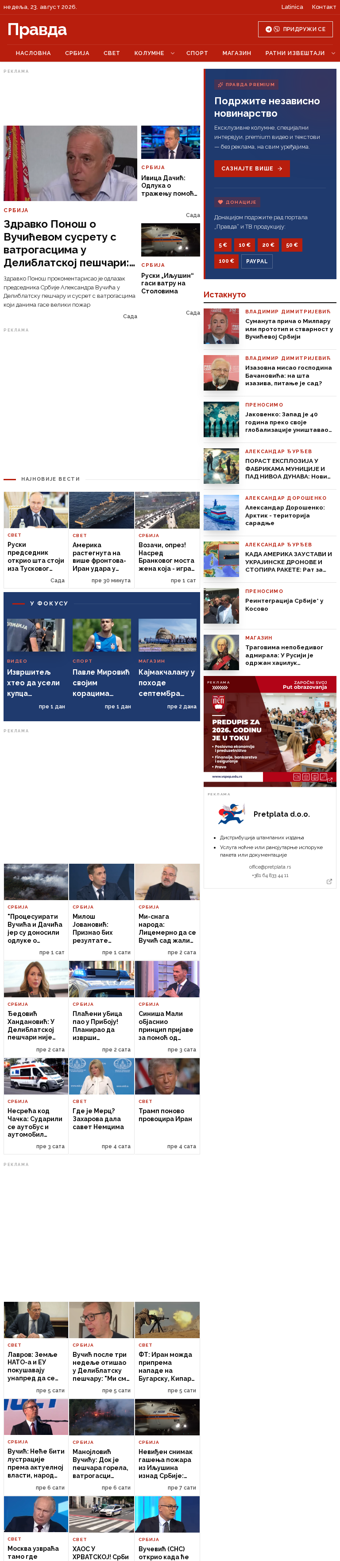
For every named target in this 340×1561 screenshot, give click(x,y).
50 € (292, 245)
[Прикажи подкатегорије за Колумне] (213, 53)
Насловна (74, 53)
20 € (268, 245)
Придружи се (304, 29)
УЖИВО (31, 53)
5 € (223, 245)
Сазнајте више (247, 169)
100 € (226, 261)
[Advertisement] (102, 139)
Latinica (292, 7)
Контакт (324, 7)
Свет (153, 53)
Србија (118, 53)
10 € (245, 245)
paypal (257, 261)
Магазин (278, 53)
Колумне (190, 53)
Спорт (239, 53)
